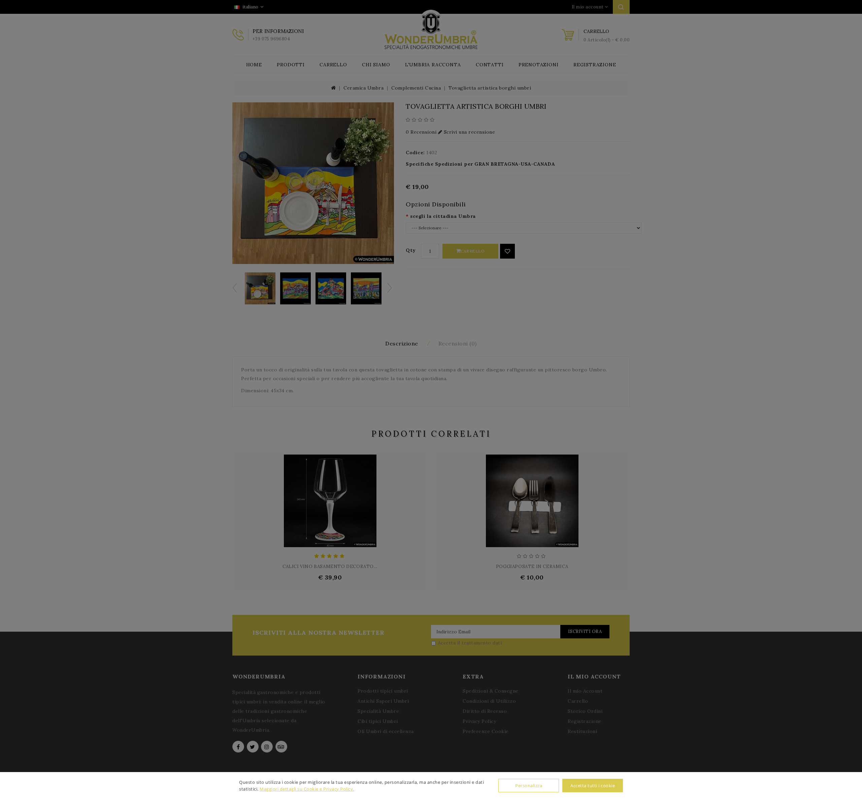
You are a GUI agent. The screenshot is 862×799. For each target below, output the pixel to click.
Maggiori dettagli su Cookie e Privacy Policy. (307, 789)
